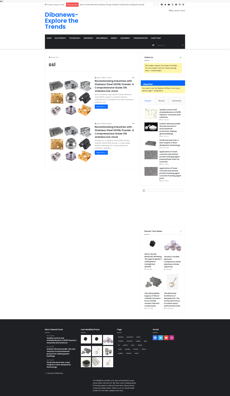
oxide (120, 349)
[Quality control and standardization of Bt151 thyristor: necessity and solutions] (151, 113)
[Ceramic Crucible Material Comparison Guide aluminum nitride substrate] (172, 245)
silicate (135, 349)
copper (138, 341)
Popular (148, 101)
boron (138, 337)
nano (132, 345)
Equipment (125, 38)
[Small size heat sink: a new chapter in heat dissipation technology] (151, 143)
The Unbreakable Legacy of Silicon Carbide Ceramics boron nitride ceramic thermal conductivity (152, 299)
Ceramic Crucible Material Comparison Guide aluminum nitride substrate (172, 261)
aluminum (130, 337)
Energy (114, 38)
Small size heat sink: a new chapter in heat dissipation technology (169, 142)
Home (49, 38)
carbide (120, 341)
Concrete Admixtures (55, 373)
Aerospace (88, 38)
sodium (120, 353)
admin (99, 78)
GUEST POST (156, 38)
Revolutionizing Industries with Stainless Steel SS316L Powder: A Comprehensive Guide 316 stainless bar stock (114, 86)
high (145, 341)
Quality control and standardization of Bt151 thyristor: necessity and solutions (170, 113)
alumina (120, 337)
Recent (162, 101)
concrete (129, 341)
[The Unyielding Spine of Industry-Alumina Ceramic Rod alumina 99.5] (97, 362)
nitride (140, 345)
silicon (144, 349)
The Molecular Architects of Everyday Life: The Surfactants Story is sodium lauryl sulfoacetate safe (172, 299)
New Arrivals (102, 38)
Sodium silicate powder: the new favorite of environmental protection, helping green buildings (170, 128)
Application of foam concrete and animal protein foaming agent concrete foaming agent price (170, 173)
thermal (128, 353)
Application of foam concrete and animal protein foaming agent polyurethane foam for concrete (169, 156)
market (125, 345)
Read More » (101, 106)
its (119, 345)
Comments (176, 101)
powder (127, 349)
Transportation (140, 38)
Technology (74, 38)
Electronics (60, 38)
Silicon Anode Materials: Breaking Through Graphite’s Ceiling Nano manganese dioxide (112, 5)
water (136, 353)
